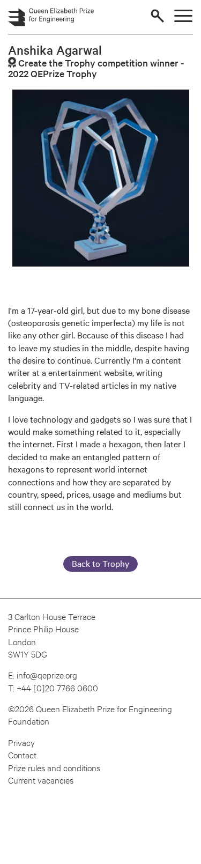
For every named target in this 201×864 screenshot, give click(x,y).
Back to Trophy (100, 563)
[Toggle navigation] (183, 16)
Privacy (21, 742)
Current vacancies (40, 779)
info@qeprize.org (47, 674)
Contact (22, 754)
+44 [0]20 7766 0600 (57, 687)
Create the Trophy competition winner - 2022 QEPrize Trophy (96, 67)
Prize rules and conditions (54, 767)
